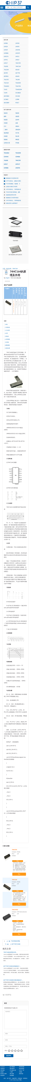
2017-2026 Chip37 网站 (16, 1079)
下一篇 (7, 944)
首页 (5, 1078)
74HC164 (15, 268)
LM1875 (18, 53)
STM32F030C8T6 (15, 226)
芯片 (5, 126)
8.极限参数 (7, 345)
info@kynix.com (13, 12)
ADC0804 (6, 96)
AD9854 (6, 76)
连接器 (2, 1071)
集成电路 (6, 133)
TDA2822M (19, 89)
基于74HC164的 (16, 944)
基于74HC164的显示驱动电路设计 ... (13, 980)
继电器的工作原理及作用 (12, 178)
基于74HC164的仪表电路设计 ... (12, 966)
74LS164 (6, 83)
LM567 (17, 59)
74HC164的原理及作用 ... (10, 952)
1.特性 (6, 324)
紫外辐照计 (12, 1068)
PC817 (17, 102)
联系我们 (25, 1078)
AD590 (6, 73)
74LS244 (6, 69)
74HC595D (15, 909)
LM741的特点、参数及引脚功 (13, 181)
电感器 (5, 119)
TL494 (5, 93)
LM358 (17, 43)
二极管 (5, 129)
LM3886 (6, 53)
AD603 (17, 76)
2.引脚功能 (7, 327)
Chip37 (7, 278)
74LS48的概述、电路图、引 (13, 183)
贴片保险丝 (12, 1066)
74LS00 (6, 66)
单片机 (17, 133)
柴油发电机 (21, 1068)
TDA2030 (18, 83)
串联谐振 (2, 1070)
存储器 (5, 123)
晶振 (17, 123)
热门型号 (9, 1078)
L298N (17, 99)
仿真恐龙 (2, 1068)
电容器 (5, 113)
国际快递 (21, 1073)
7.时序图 (7, 342)
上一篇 (8, 941)
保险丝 (17, 126)
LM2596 (18, 50)
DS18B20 (18, 93)
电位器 (17, 136)
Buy (18, 861)
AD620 (17, 69)
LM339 (6, 50)
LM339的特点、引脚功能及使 (13, 200)
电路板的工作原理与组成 (12, 197)
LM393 (17, 46)
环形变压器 (21, 1066)
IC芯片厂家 (21, 1070)
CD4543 (6, 156)
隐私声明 (14, 1078)
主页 (4, 268)
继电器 (17, 139)
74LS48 (18, 79)
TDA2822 (6, 86)
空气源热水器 (13, 1070)
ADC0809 (6, 102)
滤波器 (17, 116)
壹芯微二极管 (3, 1073)
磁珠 (5, 116)
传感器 (5, 136)
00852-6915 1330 (14, 13)
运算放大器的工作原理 (11, 186)
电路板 (5, 139)
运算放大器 (7, 142)
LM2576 (6, 56)
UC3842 (6, 99)
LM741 (6, 59)
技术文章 (8, 268)
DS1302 (18, 96)
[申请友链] (25, 12)
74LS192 (6, 79)
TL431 (5, 89)
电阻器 (17, 113)
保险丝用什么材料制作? (12, 203)
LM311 (17, 56)
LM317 (6, 63)
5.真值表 (7, 336)
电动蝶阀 (12, 1075)
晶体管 (17, 119)
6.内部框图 (7, 339)
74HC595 (14, 849)
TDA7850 (15, 240)
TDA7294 (18, 86)
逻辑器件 (18, 129)
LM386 (6, 43)
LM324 (6, 46)
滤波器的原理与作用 (11, 195)
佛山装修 (12, 1073)
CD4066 (18, 156)
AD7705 (18, 73)
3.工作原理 (7, 330)
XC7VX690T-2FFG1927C (15, 254)
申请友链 (20, 1078)
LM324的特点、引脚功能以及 (13, 189)
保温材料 (2, 1075)
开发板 (17, 142)
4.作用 (6, 333)
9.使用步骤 (7, 348)
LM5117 (18, 164)
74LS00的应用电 (15, 941)
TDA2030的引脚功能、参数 (13, 192)
